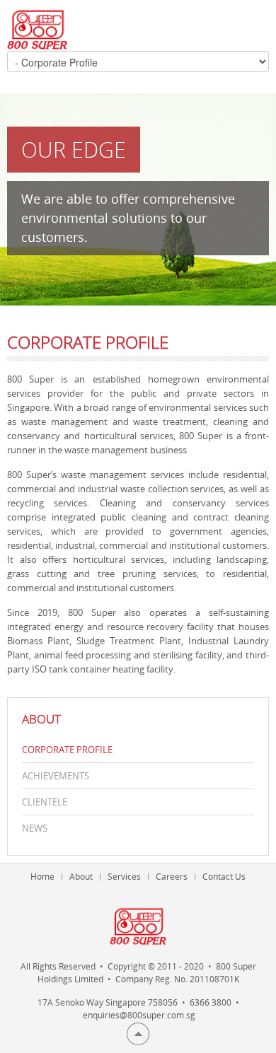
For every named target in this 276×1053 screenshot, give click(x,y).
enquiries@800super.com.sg (139, 1015)
